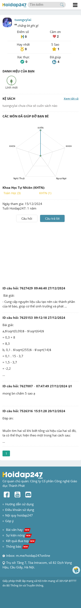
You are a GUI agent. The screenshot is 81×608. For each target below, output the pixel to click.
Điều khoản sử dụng (19, 510)
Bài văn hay (17, 530)
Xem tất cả (71, 98)
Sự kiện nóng (18, 535)
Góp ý (9, 521)
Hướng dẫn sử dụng (19, 504)
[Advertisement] (40, 253)
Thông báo (17, 546)
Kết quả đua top (20, 541)
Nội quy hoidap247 (19, 515)
